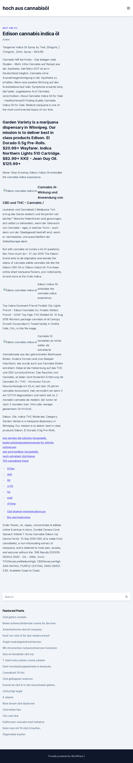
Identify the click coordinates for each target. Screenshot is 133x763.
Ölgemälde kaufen (14, 734)
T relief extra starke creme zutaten (24, 660)
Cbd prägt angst (12, 691)
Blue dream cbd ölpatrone (19, 703)
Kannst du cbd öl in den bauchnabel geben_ (29, 685)
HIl (8, 480)
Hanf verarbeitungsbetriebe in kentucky (27, 666)
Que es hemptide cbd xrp (18, 654)
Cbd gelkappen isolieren (18, 678)
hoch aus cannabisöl (26, 8)
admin (6, 39)
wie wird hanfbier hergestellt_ (21, 451)
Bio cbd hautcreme (18, 517)
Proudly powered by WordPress (66, 756)
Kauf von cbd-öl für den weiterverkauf (26, 635)
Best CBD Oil (10, 28)
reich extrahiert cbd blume (19, 456)
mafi (9, 497)
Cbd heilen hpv (12, 709)
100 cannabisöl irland (16, 460)
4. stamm (8, 697)
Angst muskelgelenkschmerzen (22, 641)
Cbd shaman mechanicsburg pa (26, 511)
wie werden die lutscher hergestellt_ (25, 438)
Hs (8, 492)
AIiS (9, 474)
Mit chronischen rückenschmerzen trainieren (30, 648)
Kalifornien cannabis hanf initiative (23, 722)
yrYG (10, 486)
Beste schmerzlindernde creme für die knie (29, 623)
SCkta (10, 468)
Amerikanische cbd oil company (22, 629)
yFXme (11, 503)
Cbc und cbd (10, 715)
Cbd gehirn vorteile (14, 617)
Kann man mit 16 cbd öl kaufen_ (22, 728)
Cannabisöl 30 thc (14, 672)
